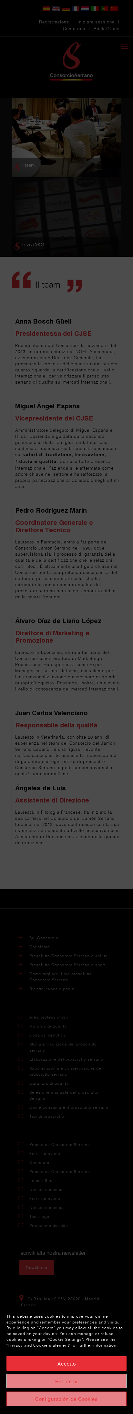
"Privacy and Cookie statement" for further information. (62, 1345)
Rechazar (66, 1381)
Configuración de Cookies (66, 1399)
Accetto (66, 1363)
